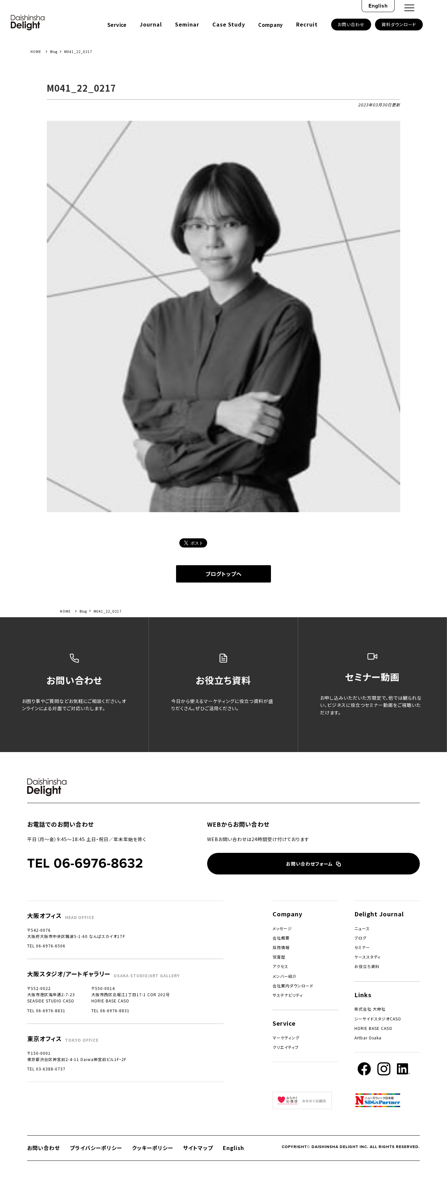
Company (270, 24)
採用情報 (281, 947)
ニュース (362, 928)
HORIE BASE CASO (373, 1028)
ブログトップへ (224, 574)
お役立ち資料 (367, 966)
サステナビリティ (288, 995)
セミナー (362, 947)
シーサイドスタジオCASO (377, 1018)
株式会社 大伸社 (369, 1009)
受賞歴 (279, 957)
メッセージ (282, 928)
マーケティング (286, 1037)
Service (117, 24)
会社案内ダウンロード (293, 985)
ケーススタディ (367, 957)
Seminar (187, 24)
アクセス (280, 966)
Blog (54, 51)
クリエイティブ (286, 1047)
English (378, 5)
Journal (151, 24)
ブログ (360, 938)
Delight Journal (379, 913)
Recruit (307, 24)
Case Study (228, 24)
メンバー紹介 (285, 976)
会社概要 (281, 938)
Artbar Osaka (368, 1037)
